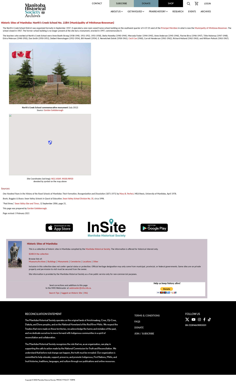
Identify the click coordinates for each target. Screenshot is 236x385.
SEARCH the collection (38, 254)
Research (177, 11)
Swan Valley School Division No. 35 (78, 199)
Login (207, 3)
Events (192, 11)
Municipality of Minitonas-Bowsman (92, 22)
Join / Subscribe (144, 333)
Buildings (52, 262)
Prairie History (157, 11)
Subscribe (121, 3)
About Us (116, 11)
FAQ (86, 293)
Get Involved (135, 11)
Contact (97, 3)
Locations (87, 262)
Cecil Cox (133, 38)
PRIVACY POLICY (62, 380)
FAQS (137, 321)
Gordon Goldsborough (53, 110)
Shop (171, 3)
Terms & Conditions (147, 315)
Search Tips (54, 293)
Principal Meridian (169, 28)
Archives (206, 11)
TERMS (72, 380)
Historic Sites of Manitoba (16, 22)
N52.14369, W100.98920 (62, 179)
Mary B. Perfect (127, 194)
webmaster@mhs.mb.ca (80, 288)
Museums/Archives (37, 262)
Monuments (63, 262)
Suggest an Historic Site (71, 293)
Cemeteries (75, 262)
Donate (146, 3)
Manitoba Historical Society (98, 249)
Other (95, 262)
